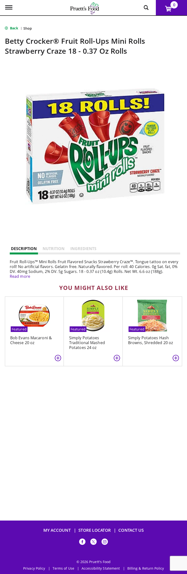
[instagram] (105, 542)
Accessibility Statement (101, 568)
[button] (58, 358)
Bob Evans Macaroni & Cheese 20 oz (31, 340)
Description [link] (24, 248)
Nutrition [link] (54, 248)
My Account (57, 530)
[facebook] (82, 542)
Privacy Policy (34, 568)
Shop (27, 28)
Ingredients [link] (83, 248)
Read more (20, 276)
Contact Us (131, 530)
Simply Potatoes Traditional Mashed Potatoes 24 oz (87, 342)
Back (13, 28)
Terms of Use (63, 568)
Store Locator (94, 530)
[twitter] (93, 542)
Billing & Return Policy (145, 568)
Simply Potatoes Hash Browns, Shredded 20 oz (150, 340)
